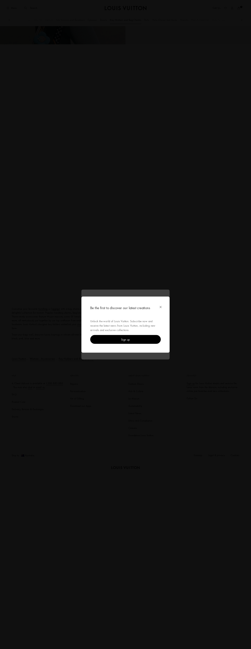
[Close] (160, 307)
